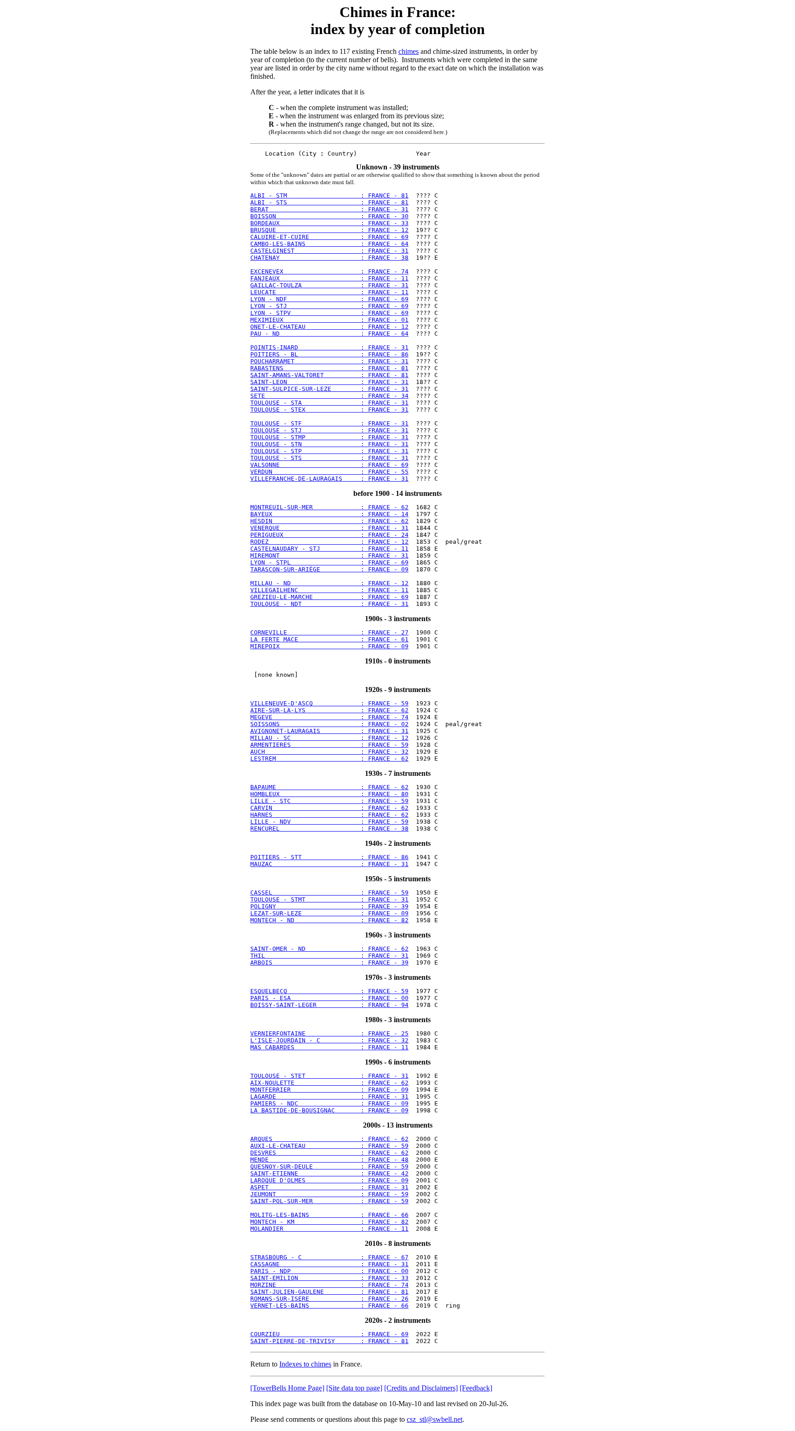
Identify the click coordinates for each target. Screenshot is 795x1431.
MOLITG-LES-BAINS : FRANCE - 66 (329, 1214)
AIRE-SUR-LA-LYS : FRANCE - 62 (329, 710)
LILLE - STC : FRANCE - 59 (329, 800)
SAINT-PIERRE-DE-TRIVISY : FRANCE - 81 (329, 1341)
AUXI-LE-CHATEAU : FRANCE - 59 (329, 1145)
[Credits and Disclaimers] (421, 1388)
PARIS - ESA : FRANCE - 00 (329, 998)
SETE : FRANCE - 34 (329, 395)
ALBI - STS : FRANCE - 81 (329, 202)
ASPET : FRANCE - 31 (329, 1187)
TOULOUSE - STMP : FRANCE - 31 (329, 437)
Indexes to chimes (305, 1364)
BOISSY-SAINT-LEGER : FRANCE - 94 (329, 1004)
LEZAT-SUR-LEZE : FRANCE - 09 (329, 913)
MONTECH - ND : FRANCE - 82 (329, 920)
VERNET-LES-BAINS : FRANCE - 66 (329, 1305)
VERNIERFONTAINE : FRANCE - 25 (329, 1033)
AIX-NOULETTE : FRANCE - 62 (329, 1082)
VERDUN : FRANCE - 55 (329, 471)
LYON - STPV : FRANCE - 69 (329, 312)
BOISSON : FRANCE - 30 (329, 216)
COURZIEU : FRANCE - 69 (329, 1334)
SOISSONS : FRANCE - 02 (329, 724)
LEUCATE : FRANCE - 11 (329, 292)
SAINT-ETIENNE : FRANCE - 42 (329, 1173)
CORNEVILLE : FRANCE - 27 (329, 632)
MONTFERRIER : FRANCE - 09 (329, 1089)
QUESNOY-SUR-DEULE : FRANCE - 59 (329, 1166)
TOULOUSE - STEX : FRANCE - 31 (329, 409)
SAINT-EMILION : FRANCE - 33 (329, 1277)
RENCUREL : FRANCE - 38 (329, 828)
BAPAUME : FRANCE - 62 (329, 787)
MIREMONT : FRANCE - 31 (329, 555)
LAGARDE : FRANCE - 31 (329, 1096)
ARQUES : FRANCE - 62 (329, 1138)
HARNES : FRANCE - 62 (329, 814)
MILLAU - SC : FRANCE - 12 (329, 737)
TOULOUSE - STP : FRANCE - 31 (329, 451)
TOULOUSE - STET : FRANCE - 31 (329, 1075)
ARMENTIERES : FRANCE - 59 (329, 744)
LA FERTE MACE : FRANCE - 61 (329, 639)
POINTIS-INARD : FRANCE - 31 (329, 347)
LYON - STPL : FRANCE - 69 (329, 562)
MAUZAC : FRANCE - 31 (329, 864)
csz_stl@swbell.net (434, 1419)
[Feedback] (476, 1388)
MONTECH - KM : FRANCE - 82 (329, 1221)
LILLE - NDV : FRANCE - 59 (329, 821)
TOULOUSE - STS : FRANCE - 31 (329, 457)
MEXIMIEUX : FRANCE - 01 (329, 319)
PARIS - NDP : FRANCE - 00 (329, 1271)
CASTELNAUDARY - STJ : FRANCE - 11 (329, 548)
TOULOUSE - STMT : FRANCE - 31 (329, 899)
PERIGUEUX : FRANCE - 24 (329, 534)
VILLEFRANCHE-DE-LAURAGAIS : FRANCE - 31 (329, 478)
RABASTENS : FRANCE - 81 (329, 368)
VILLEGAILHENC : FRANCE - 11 (329, 590)
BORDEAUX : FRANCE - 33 (329, 223)
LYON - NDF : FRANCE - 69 (329, 299)
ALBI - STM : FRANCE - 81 (329, 195)
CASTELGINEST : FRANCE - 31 (329, 250)
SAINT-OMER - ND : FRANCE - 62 (329, 948)
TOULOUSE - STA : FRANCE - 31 (329, 402)
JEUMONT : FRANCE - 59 (329, 1194)
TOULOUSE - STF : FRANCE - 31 (329, 423)
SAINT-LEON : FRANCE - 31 (329, 381)
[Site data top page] (354, 1388)
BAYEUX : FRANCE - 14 (329, 514)
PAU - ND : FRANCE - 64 (329, 333)
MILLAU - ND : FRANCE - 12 (329, 583)
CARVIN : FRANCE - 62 (329, 807)
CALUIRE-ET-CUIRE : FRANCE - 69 (329, 236)
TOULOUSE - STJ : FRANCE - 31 (329, 430)
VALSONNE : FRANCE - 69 (329, 464)
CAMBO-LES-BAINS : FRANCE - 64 (329, 243)
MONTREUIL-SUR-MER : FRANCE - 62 (329, 507)
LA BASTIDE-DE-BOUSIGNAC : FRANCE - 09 (329, 1110)
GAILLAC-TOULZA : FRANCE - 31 (329, 285)
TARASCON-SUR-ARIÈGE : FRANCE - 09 (329, 569)
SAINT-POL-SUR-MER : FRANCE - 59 (329, 1201)
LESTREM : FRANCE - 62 (329, 758)
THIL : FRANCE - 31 (329, 955)
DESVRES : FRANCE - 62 (329, 1152)
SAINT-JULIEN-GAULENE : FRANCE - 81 (329, 1291)
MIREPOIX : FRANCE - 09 (329, 646)
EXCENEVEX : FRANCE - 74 (329, 271)
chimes (408, 51)
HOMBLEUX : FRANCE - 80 (329, 794)
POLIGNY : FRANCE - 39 (329, 906)
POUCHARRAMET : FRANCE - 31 (329, 361)
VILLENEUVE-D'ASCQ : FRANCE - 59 (329, 703)
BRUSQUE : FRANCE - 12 (329, 230)
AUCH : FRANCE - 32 (329, 751)
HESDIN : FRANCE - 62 (329, 521)
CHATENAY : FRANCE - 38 (329, 257)
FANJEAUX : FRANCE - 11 (329, 278)
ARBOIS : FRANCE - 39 (329, 962)
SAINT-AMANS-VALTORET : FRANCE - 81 (329, 375)
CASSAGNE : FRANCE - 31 (329, 1264)
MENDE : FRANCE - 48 (329, 1159)
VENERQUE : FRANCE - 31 (329, 527)
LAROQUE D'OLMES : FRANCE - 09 (329, 1180)
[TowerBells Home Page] (287, 1388)
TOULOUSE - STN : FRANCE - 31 (329, 444)
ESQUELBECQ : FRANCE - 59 (329, 991)
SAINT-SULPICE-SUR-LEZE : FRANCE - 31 (329, 388)
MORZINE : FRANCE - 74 (329, 1284)
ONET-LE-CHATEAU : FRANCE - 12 (329, 326)
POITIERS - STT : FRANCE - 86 (329, 857)
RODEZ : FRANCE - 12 (329, 541)
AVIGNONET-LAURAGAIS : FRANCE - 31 (329, 730)
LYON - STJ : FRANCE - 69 (329, 305)
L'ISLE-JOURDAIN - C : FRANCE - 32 (329, 1040)
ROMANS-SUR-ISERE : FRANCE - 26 (329, 1298)
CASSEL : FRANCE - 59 (329, 892)
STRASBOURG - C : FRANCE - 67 (329, 1257)
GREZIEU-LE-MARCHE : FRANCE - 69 (329, 596)
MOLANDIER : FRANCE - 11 (329, 1228)
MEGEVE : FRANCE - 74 (329, 717)
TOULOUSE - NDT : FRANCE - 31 (329, 603)
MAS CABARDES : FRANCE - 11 (329, 1047)
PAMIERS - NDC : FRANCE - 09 (329, 1103)
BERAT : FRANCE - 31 (329, 209)
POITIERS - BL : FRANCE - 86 (329, 354)
